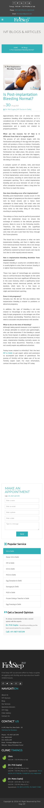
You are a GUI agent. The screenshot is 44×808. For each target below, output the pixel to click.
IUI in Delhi (10, 551)
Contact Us (6, 716)
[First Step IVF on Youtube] (20, 683)
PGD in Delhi (10, 592)
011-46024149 (29, 10)
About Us (5, 695)
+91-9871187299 (14, 496)
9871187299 (19, 10)
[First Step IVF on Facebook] (3, 683)
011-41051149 (7, 740)
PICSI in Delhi (11, 575)
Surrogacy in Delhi (12, 586)
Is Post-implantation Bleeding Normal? (22, 50)
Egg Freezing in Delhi (13, 604)
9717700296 (17, 773)
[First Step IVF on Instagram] (16, 683)
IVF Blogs (24, 48)
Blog (3, 701)
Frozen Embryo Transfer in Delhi (17, 598)
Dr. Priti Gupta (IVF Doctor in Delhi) (18, 109)
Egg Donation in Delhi (14, 581)
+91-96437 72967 (35, 787)
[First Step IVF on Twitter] (7, 683)
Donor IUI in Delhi (12, 557)
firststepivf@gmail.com (24, 14)
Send (22, 534)
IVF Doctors (6, 698)
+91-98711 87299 (23, 787)
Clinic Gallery (6, 713)
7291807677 (26, 773)
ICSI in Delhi (10, 569)
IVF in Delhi (7, 353)
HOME (16, 48)
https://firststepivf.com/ (15, 745)
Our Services (6, 704)
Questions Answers (8, 707)
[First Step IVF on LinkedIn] (11, 683)
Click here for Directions (9, 730)
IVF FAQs (5, 710)
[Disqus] (22, 399)
